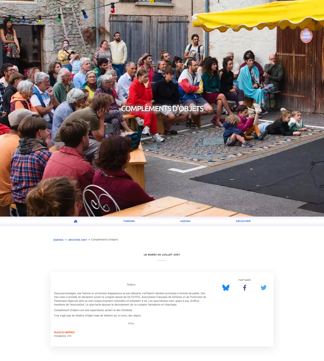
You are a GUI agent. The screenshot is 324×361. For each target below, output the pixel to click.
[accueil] (75, 221)
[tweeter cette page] (263, 287)
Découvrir (243, 221)
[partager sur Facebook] (245, 287)
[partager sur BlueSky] (226, 287)
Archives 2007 (77, 239)
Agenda (185, 221)
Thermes (129, 221)
